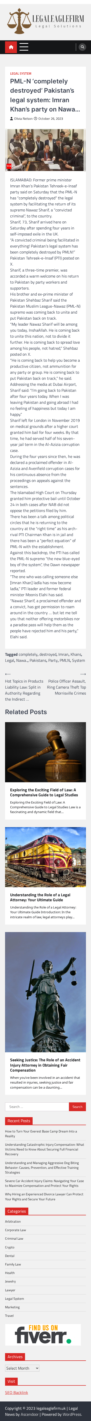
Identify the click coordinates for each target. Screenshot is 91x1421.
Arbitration (13, 1221)
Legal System (20, 73)
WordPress (72, 1414)
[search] (82, 47)
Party (53, 660)
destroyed (47, 654)
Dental (9, 1255)
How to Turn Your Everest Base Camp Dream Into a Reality (41, 1133)
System (78, 660)
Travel (9, 1315)
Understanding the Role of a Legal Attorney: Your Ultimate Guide (40, 897)
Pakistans (38, 660)
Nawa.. (22, 660)
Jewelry (10, 1281)
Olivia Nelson (23, 118)
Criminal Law (14, 1238)
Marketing (12, 1307)
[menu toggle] (23, 47)
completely (28, 654)
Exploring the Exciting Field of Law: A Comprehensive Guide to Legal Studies (44, 792)
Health (10, 1272)
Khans (76, 654)
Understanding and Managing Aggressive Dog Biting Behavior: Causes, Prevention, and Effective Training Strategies (42, 1167)
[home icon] (11, 47)
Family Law (13, 1264)
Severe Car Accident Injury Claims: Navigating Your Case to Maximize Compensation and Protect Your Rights (44, 1183)
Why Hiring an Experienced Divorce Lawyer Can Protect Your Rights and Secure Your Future (44, 1196)
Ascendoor (30, 1414)
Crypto (9, 1247)
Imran (63, 654)
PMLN (65, 660)
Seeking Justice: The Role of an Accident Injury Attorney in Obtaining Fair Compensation (45, 1065)
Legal (9, 660)
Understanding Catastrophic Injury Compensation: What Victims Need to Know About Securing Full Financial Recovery (44, 1149)
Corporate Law (15, 1229)
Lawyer (10, 1290)
